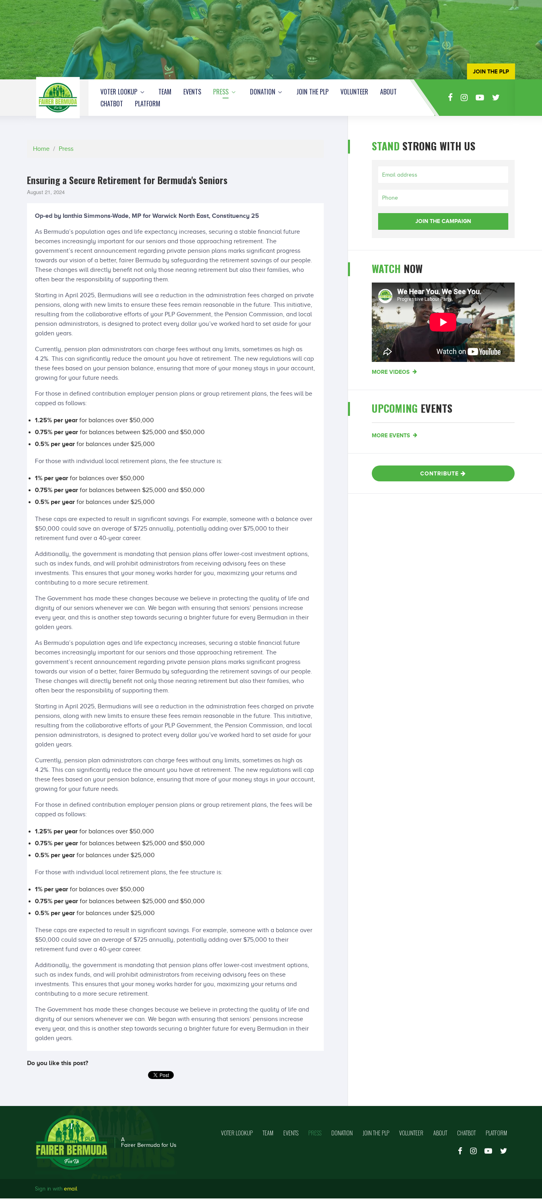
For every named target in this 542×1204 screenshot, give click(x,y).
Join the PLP (312, 91)
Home (41, 148)
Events (192, 91)
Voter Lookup (119, 91)
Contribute (440, 473)
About (388, 91)
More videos (391, 372)
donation (263, 91)
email (70, 1189)
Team (164, 91)
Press (221, 91)
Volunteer (354, 91)
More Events (391, 435)
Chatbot (111, 103)
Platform (147, 103)
